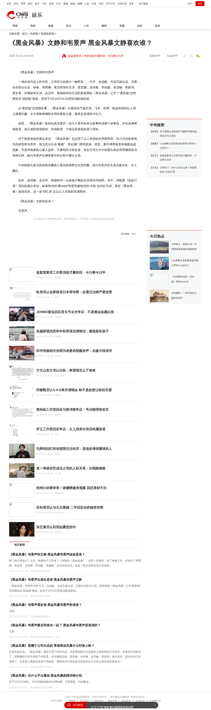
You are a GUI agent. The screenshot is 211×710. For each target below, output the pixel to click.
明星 (15, 25)
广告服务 (70, 700)
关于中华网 (56, 700)
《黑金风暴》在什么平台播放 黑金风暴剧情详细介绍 (45, 675)
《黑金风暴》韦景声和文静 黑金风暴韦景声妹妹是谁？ (47, 554)
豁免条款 (126, 700)
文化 (58, 3)
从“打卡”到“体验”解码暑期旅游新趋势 (112, 705)
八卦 (86, 25)
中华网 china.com (18, 15)
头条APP (172, 55)
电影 (33, 25)
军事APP (155, 55)
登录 (200, 3)
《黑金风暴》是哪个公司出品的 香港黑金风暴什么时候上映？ (51, 645)
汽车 (44, 3)
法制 (101, 3)
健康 (79, 3)
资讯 (16, 3)
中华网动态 (155, 700)
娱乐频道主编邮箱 (119, 697)
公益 (87, 3)
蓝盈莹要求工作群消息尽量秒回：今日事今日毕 (95, 55)
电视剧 (34, 33)
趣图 (154, 143)
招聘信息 (98, 700)
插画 (72, 3)
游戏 (51, 3)
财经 (30, 3)
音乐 (68, 25)
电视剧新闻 (47, 33)
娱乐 (37, 3)
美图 (122, 25)
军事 (23, 3)
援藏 (65, 3)
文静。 (13, 611)
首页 (9, 3)
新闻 (154, 131)
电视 (50, 25)
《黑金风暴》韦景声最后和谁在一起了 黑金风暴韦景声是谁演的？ (55, 625)
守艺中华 (110, 3)
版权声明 (112, 700)
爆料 (104, 25)
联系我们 (84, 700)
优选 (94, 3)
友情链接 (140, 700)
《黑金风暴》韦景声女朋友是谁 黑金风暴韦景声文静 (45, 579)
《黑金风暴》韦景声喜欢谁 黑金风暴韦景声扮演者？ (45, 604)
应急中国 (122, 3)
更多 (157, 25)
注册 (189, 3)
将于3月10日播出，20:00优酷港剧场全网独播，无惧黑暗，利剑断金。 (50, 681)
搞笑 (139, 25)
